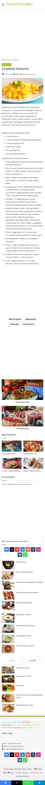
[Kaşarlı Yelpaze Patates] (33, 463)
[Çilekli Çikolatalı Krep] (8, 605)
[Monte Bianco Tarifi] (8, 679)
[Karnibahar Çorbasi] (8, 618)
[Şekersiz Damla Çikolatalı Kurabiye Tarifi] (8, 698)
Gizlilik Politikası (22, 772)
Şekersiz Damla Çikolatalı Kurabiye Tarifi (29, 696)
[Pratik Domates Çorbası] (8, 649)
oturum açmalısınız (24, 484)
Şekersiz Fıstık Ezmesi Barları (27, 592)
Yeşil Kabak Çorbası (23, 636)
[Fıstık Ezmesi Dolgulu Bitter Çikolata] (8, 585)
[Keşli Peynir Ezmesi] (12, 446)
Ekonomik (31, 319)
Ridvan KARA (9, 74)
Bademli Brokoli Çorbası (25, 625)
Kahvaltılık (14, 60)
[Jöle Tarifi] (8, 688)
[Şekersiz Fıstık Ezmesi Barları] (8, 595)
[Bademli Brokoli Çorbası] (8, 628)
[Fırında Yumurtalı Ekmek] (12, 463)
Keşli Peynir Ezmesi (9, 454)
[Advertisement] (22, 34)
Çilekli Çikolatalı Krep (24, 602)
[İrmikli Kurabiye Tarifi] (8, 708)
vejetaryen (29, 324)
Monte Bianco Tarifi (23, 676)
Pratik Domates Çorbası (25, 646)
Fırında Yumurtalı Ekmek (11, 471)
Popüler (12, 660)
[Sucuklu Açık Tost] (33, 446)
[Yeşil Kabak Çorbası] (8, 639)
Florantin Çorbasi (22, 668)
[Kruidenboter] (8, 565)
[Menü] (3, 5)
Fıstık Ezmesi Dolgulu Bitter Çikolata (29, 582)
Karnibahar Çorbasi (23, 614)
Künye (12, 772)
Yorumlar (32, 660)
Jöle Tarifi (20, 685)
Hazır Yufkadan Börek (24, 572)
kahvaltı (15, 324)
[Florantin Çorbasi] (8, 670)
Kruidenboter (21, 562)
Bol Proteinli (15, 319)
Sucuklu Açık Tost (30, 454)
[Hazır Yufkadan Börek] (8, 575)
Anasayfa (6, 60)
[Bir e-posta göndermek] (14, 74)
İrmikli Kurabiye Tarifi (24, 705)
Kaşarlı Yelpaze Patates (32, 471)
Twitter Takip (7, 733)
